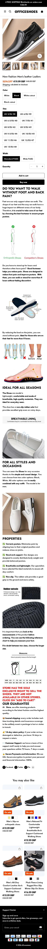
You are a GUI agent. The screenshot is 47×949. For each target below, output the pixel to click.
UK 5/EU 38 (9, 114)
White (6, 95)
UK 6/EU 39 (25, 114)
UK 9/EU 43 (25, 127)
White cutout (29, 95)
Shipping (6, 84)
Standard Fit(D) (11, 158)
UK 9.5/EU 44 (10, 133)
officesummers (26, 945)
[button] (5, 11)
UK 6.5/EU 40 (10, 120)
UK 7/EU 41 (27, 120)
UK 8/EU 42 (9, 127)
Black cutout (9, 102)
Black (16, 95)
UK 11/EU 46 (10, 140)
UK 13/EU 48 (10, 146)
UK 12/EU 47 (27, 140)
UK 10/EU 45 (28, 133)
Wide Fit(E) (28, 158)
